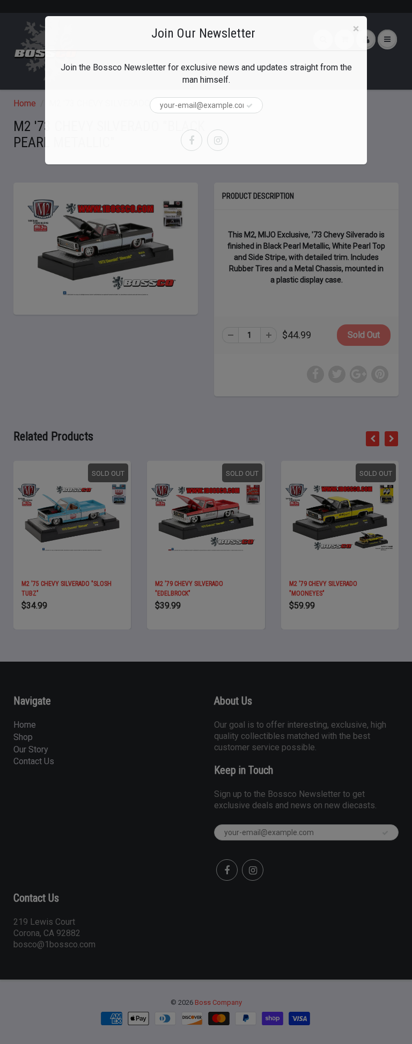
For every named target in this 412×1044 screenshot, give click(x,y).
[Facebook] (191, 140)
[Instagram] (218, 140)
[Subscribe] (249, 105)
